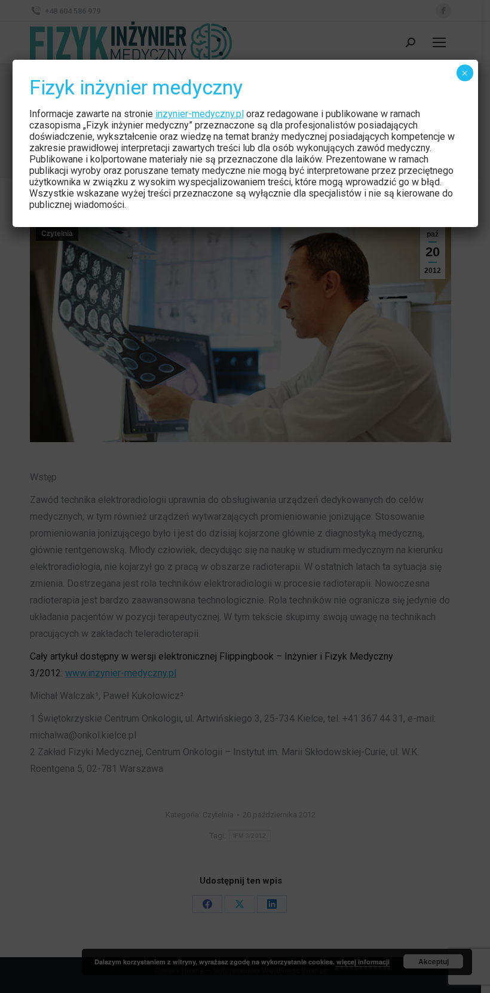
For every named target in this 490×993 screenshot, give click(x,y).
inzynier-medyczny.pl (199, 113)
